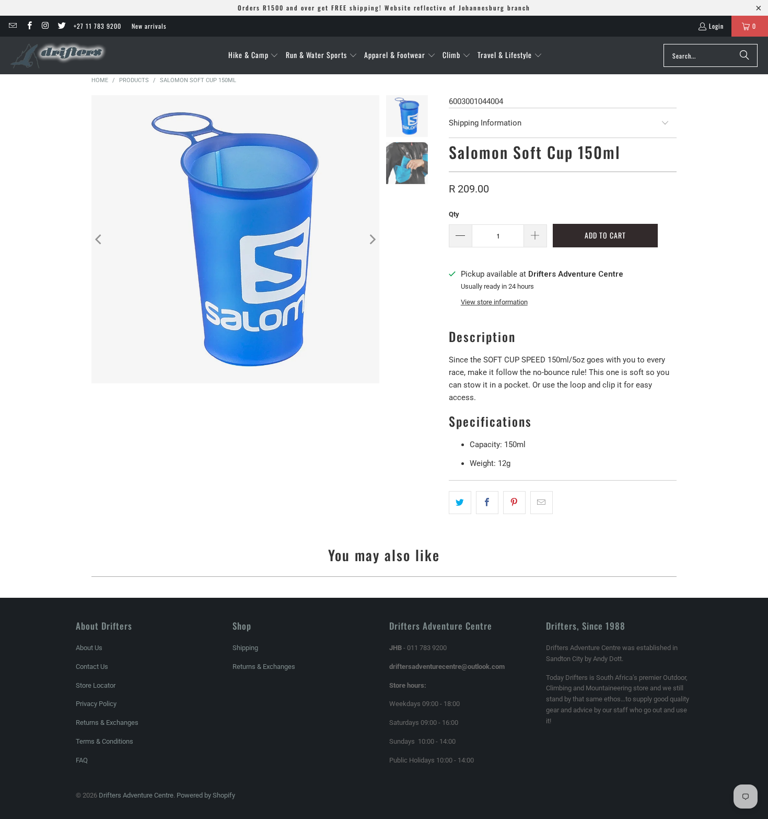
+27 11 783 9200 (97, 25)
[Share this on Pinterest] (514, 502)
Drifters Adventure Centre (136, 795)
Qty (454, 214)
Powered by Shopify (206, 795)
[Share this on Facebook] (487, 502)
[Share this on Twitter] (460, 502)
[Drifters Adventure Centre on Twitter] (61, 25)
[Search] (744, 55)
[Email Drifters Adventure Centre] (12, 25)
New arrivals (149, 25)
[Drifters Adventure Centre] (58, 55)
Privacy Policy (96, 704)
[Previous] (99, 239)
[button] (253, 55)
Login (716, 25)
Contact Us (92, 666)
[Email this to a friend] (541, 502)
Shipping (245, 648)
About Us (89, 648)
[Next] (371, 239)
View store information (494, 302)
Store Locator (95, 685)
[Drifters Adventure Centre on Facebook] (28, 25)
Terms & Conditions (104, 741)
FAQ (82, 760)
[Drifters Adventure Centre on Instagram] (45, 25)
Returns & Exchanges (107, 722)
